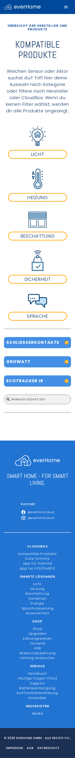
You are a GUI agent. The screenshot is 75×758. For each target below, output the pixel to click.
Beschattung (37, 593)
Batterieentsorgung (37, 688)
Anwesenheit (37, 613)
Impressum (14, 748)
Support (37, 683)
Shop (37, 628)
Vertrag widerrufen (37, 658)
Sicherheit (37, 598)
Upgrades (38, 633)
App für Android (37, 563)
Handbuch (37, 673)
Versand (37, 643)
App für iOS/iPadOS (37, 568)
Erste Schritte (37, 558)
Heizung (37, 588)
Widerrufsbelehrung (37, 653)
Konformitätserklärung (37, 693)
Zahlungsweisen (37, 638)
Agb (30, 748)
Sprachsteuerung (38, 608)
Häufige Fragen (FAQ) (37, 678)
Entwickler (37, 698)
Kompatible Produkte (37, 554)
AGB (37, 648)
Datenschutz (48, 748)
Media (37, 713)
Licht (37, 584)
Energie (37, 603)
